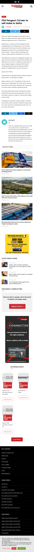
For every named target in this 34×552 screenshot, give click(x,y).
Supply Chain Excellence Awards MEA (11, 524)
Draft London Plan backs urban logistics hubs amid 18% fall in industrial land (17, 197)
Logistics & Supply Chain (8, 452)
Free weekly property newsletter (10, 495)
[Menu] (3, 6)
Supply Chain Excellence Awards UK (7, 424)
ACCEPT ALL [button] (22, 548)
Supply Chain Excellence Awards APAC (11, 527)
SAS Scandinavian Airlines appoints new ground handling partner (16, 170)
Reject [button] (13, 548)
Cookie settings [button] (6, 548)
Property (4, 458)
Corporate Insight (6, 467)
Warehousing (5, 455)
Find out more (7, 399)
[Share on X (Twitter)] (15, 31)
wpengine (8, 27)
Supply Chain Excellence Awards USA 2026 (7, 392)
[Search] (31, 6)
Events (3, 470)
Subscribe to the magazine (8, 490)
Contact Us (4, 487)
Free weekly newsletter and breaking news (12, 493)
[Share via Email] (24, 31)
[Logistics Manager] (17, 6)
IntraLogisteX (5, 533)
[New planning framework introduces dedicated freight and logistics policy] (17, 211)
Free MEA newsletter (7, 501)
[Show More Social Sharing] (30, 31)
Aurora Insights (5, 464)
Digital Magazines (6, 473)
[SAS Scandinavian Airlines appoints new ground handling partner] (17, 159)
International (5, 461)
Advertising (4, 484)
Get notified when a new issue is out (11, 507)
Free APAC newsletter (7, 504)
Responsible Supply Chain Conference (11, 530)
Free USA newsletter (7, 498)
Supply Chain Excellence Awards (10, 518)
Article (4, 16)
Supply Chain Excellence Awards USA (11, 521)
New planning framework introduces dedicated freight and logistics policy (16, 223)
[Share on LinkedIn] (6, 31)
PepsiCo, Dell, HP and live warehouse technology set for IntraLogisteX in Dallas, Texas (20, 266)
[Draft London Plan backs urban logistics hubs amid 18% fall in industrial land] (17, 185)
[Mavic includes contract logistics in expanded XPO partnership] (5, 273)
